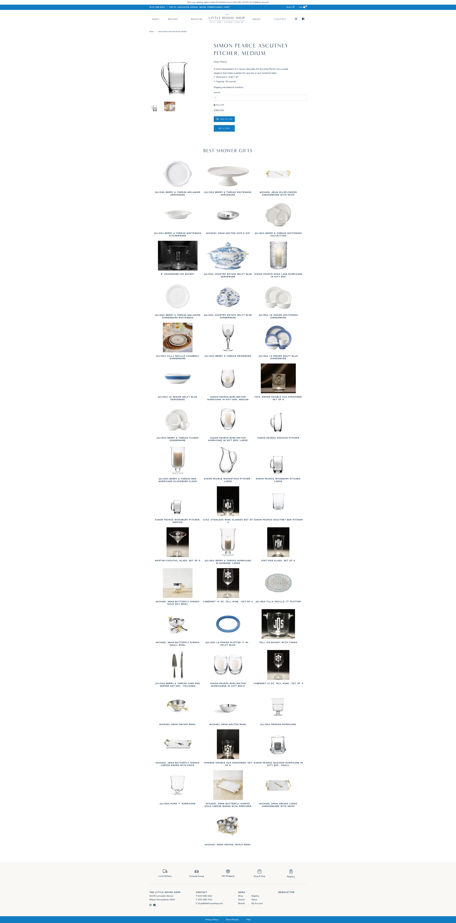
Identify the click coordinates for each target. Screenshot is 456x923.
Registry (197, 19)
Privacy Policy (212, 919)
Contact (280, 19)
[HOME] (227, 22)
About (256, 19)
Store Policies (232, 919)
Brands (173, 19)
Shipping (218, 87)
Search (241, 899)
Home (151, 32)
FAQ (248, 919)
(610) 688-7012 (205, 899)
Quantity (217, 92)
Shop (155, 19)
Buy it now (224, 128)
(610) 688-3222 (157, 7)
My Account (257, 903)
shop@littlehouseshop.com (210, 903)
